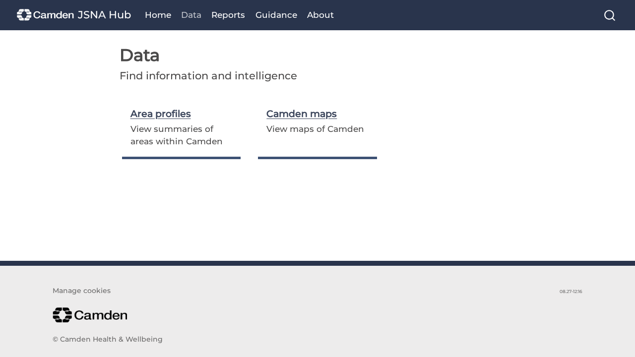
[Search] (609, 15)
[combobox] (610, 15)
